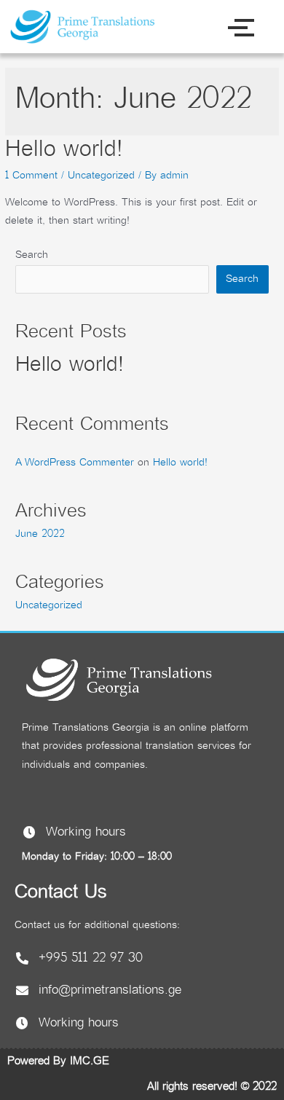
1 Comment (31, 175)
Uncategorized (101, 175)
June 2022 (40, 534)
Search (31, 255)
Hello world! (63, 150)
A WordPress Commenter (74, 462)
